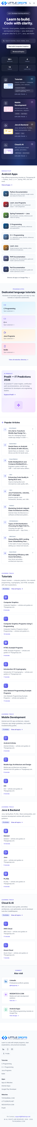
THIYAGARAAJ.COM (8, 1098)
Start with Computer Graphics (18, 46)
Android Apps (6, 1086)
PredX (4, 1108)
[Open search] (26, 3)
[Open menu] (34, 3)
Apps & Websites (7, 1082)
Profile (7, 1053)
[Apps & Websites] (7, 1049)
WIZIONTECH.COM (8, 1104)
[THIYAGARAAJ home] (12, 3)
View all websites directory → (18, 359)
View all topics (16, 589)
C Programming (7, 1064)
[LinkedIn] (3, 1049)
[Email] (12, 1049)
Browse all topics (18, 51)
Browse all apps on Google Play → (18, 277)
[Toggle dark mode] (30, 3)
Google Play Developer (9, 1089)
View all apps (6, 185)
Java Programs (6, 1070)
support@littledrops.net (22, 1116)
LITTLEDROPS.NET (8, 1101)
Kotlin (3, 1073)
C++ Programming (7, 1067)
